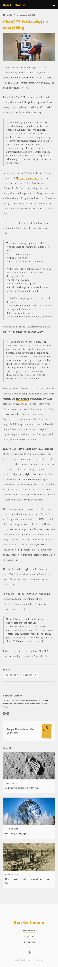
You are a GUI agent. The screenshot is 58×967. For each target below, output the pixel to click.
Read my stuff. (29, 931)
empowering (22, 398)
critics (6, 529)
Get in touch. (29, 942)
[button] (54, 5)
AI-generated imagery (27, 178)
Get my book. (29, 936)
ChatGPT (32, 77)
